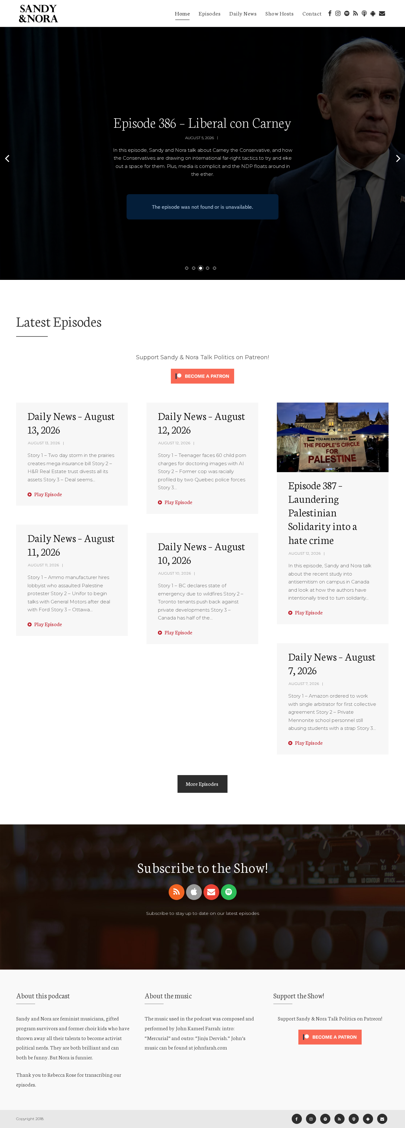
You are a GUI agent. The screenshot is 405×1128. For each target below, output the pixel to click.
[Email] (382, 13)
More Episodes (202, 783)
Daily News (243, 13)
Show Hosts (279, 13)
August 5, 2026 (199, 137)
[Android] (373, 13)
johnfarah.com (210, 1047)
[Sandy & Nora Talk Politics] (38, 11)
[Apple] (194, 892)
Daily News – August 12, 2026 (201, 422)
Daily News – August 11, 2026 (71, 544)
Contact (312, 13)
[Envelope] (211, 892)
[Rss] (176, 892)
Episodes (210, 13)
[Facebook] (329, 13)
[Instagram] (337, 13)
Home (182, 13)
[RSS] (355, 13)
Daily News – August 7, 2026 (332, 663)
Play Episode (47, 493)
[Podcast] (364, 13)
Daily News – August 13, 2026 (71, 422)
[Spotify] (346, 13)
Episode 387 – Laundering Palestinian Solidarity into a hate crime (322, 512)
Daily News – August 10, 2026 (201, 553)
